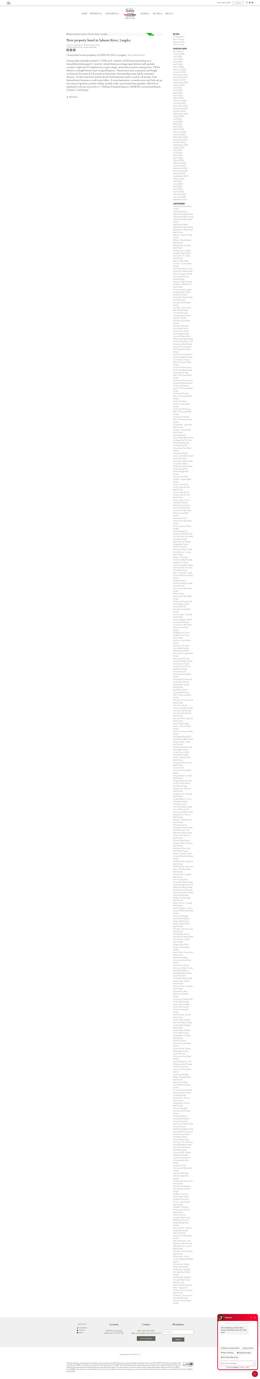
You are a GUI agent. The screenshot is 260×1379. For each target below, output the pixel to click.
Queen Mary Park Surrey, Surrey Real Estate (181, 947)
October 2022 (179, 173)
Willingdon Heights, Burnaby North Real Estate (182, 1272)
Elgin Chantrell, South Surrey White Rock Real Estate (183, 575)
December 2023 (180, 137)
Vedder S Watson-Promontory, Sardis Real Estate (181, 1209)
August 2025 (179, 85)
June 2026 (178, 59)
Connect (238, 3)
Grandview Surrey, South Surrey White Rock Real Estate (181, 666)
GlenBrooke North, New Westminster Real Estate (183, 653)
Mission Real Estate (181, 841)
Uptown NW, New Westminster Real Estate (181, 1175)
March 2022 (178, 192)
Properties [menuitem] (95, 14)
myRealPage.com (134, 1354)
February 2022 (179, 194)
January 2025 (179, 103)
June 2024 (178, 122)
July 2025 (177, 88)
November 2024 (180, 109)
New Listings (178, 39)
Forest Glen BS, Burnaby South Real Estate (181, 609)
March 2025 (178, 98)
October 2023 (179, 142)
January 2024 (179, 135)
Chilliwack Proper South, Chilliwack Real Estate (183, 388)
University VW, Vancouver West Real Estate (182, 1168)
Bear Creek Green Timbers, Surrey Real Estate (182, 263)
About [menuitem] (168, 14)
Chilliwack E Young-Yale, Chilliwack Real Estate (182, 362)
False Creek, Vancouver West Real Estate (182, 596)
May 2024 (177, 124)
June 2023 (178, 153)
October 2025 (179, 80)
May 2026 (177, 62)
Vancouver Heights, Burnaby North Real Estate (182, 1188)
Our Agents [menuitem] (111, 14)
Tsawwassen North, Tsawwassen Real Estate (181, 1160)
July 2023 (177, 150)
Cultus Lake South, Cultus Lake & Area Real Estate (181, 494)
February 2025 (179, 101)
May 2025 (177, 93)
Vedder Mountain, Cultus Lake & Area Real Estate (181, 1201)
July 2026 (177, 57)
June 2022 (178, 184)
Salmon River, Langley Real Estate (84, 47)
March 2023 (178, 160)
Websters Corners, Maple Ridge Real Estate (181, 1222)
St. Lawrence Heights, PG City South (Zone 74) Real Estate (183, 1092)
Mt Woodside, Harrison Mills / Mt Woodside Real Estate (183, 869)
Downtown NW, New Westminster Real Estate (182, 513)
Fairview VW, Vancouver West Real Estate (182, 588)
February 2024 (179, 132)
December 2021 (180, 199)
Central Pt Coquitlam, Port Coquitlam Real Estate (182, 349)
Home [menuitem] (84, 14)
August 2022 (178, 179)
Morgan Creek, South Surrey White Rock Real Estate (183, 856)
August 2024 (178, 116)
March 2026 (178, 67)
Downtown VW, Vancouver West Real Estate (182, 520)
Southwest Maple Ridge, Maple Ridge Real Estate (182, 1077)
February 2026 (179, 70)
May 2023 (177, 155)
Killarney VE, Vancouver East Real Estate (182, 770)
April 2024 (178, 127)
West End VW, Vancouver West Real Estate (182, 1235)
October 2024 (179, 111)
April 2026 (178, 64)
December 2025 (180, 75)
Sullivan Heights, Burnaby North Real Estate (181, 1111)
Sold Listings (178, 44)
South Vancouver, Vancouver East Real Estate (182, 1069)
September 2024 (180, 114)
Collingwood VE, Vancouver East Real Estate (182, 448)
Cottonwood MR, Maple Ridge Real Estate (181, 471)
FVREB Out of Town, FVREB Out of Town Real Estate (181, 635)
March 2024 (178, 129)
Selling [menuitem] (156, 14)
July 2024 (177, 119)
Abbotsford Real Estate (183, 217)
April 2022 (178, 189)
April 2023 (178, 158)
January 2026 (179, 72)
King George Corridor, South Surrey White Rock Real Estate (183, 783)
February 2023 (179, 163)
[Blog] (253, 3)
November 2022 (180, 171)
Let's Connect (146, 1338)
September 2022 (180, 176)
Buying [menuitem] (144, 14)
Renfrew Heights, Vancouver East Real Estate (182, 960)
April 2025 (178, 96)
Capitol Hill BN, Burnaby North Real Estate (181, 320)
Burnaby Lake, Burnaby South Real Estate (181, 302)
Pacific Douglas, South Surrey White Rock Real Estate (183, 910)
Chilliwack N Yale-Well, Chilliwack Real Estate (182, 375)
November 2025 (180, 77)
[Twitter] (250, 3)
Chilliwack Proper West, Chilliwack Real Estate (182, 396)
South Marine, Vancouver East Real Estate (182, 1056)
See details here (136, 55)
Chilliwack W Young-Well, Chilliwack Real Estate (182, 411)
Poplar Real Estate (181, 921)
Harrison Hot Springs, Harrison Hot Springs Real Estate (182, 713)
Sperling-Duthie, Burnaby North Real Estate (181, 1085)
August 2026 (178, 54)
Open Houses (179, 42)
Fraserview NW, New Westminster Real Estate (182, 627)
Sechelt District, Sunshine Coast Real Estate (182, 1043)
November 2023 (180, 140)
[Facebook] (247, 3)
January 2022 (179, 197)
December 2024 (180, 106)
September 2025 (180, 83)
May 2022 (177, 186)
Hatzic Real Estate (181, 724)
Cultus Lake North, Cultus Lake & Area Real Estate (181, 487)
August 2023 (178, 148)
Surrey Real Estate (181, 1140)
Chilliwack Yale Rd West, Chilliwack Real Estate (182, 419)
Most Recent (178, 51)
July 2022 (177, 181)
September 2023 (180, 145)
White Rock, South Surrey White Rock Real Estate (183, 1259)
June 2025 (178, 90)
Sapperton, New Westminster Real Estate (180, 994)
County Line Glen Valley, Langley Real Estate (182, 479)
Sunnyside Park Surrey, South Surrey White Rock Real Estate (183, 1134)
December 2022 (180, 168)
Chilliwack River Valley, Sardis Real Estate (181, 403)
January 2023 (179, 166)
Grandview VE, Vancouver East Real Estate (182, 674)
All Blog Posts (179, 37)
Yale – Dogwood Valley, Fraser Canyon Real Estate (183, 1290)
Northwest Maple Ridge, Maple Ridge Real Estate (182, 897)
